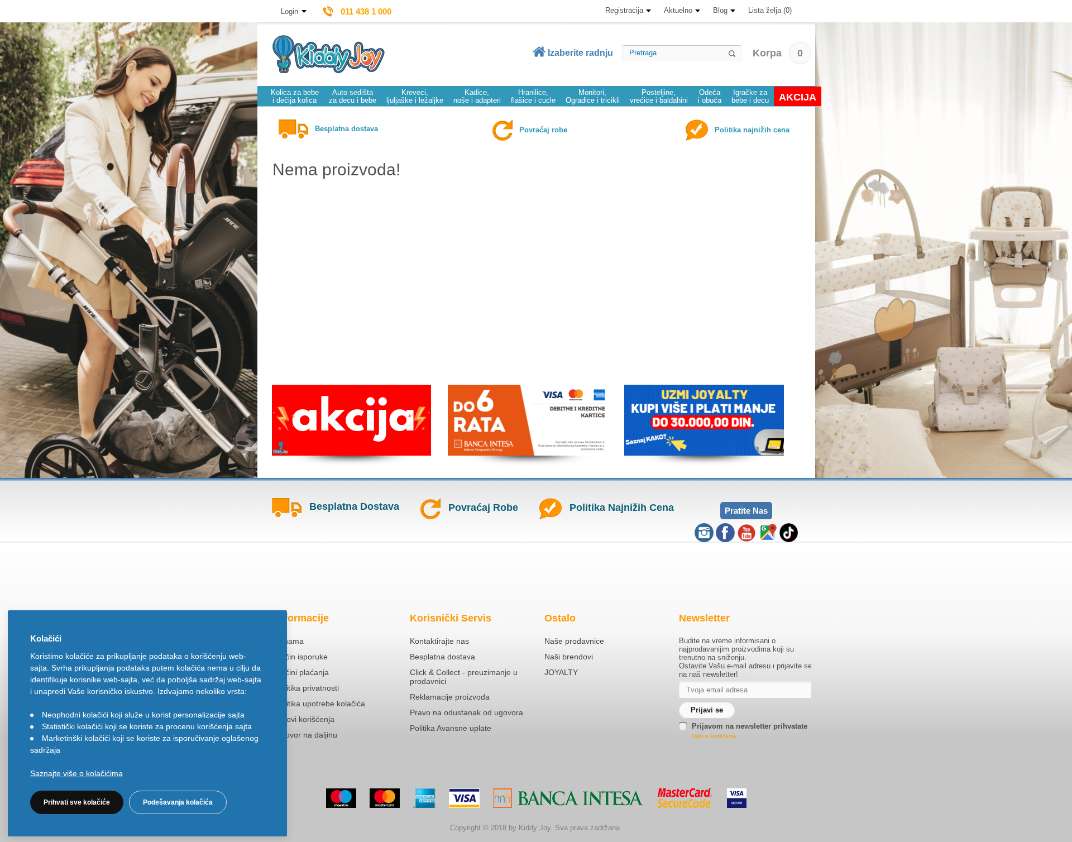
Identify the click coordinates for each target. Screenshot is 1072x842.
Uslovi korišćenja (304, 719)
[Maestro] (341, 798)
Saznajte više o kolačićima (76, 773)
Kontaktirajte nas (439, 641)
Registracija (624, 10)
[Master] (385, 798)
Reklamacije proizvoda (450, 696)
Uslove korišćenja (714, 736)
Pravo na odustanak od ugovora (466, 712)
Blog (720, 10)
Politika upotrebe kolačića (320, 703)
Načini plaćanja (302, 672)
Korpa (778, 53)
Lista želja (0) (770, 10)
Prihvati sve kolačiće (77, 802)
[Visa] (464, 798)
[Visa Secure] (736, 798)
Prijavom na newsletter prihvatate (749, 726)
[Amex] (424, 798)
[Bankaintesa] (568, 798)
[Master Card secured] (685, 798)
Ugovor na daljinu (306, 734)
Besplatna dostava (442, 656)
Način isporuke (301, 656)
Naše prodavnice (574, 641)
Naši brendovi (568, 656)
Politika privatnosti (307, 687)
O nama (289, 641)
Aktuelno (678, 10)
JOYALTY (561, 672)
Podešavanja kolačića (178, 802)
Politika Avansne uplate (450, 728)
